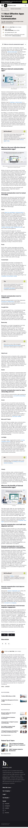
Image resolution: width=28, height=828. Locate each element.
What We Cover (7, 787)
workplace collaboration (7, 301)
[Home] (10, 5)
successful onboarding (19, 396)
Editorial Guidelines (16, 35)
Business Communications (16, 8)
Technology (6, 8)
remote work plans (12, 52)
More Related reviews (6, 704)
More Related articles (6, 735)
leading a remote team (16, 102)
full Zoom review (16, 416)
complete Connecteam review (9, 276)
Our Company (6, 791)
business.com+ (6, 778)
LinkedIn (7, 686)
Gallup (12, 576)
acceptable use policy (9, 288)
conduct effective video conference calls (11, 227)
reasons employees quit (13, 590)
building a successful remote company (14, 462)
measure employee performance (12, 345)
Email (2, 686)
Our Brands (6, 797)
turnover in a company (10, 603)
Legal (4, 794)
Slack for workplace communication (14, 212)
